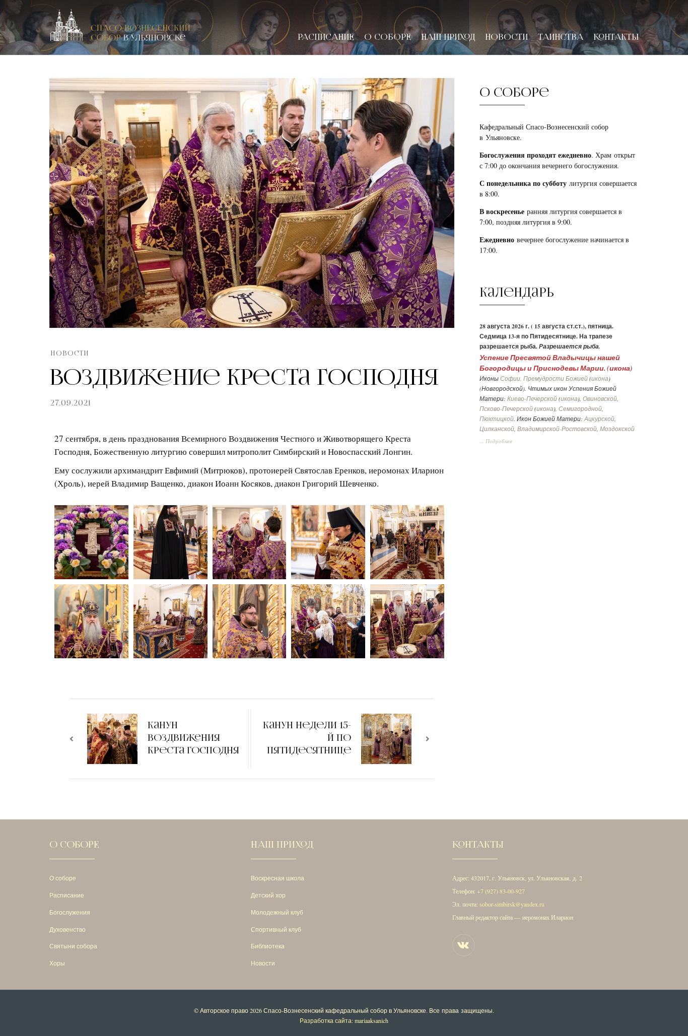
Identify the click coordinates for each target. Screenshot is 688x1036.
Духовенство (67, 929)
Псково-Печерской (506, 408)
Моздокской (617, 429)
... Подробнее (495, 441)
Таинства (560, 37)
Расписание (326, 37)
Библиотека (268, 946)
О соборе (387, 37)
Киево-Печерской (532, 398)
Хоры (57, 963)
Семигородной (580, 408)
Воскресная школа (277, 878)
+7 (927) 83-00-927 (501, 891)
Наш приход (448, 37)
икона (619, 368)
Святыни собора (73, 946)
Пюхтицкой (496, 419)
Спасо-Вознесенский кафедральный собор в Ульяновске (344, 1010)
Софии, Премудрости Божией (544, 378)
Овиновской (600, 398)
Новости (506, 37)
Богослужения (69, 912)
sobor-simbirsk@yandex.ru (511, 904)
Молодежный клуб (277, 912)
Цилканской (496, 429)
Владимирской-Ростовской (557, 429)
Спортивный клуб (276, 929)
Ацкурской (599, 419)
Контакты (616, 37)
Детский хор (268, 895)
